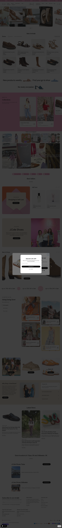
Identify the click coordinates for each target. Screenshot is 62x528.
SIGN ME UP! (31, 266)
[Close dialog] (40, 256)
